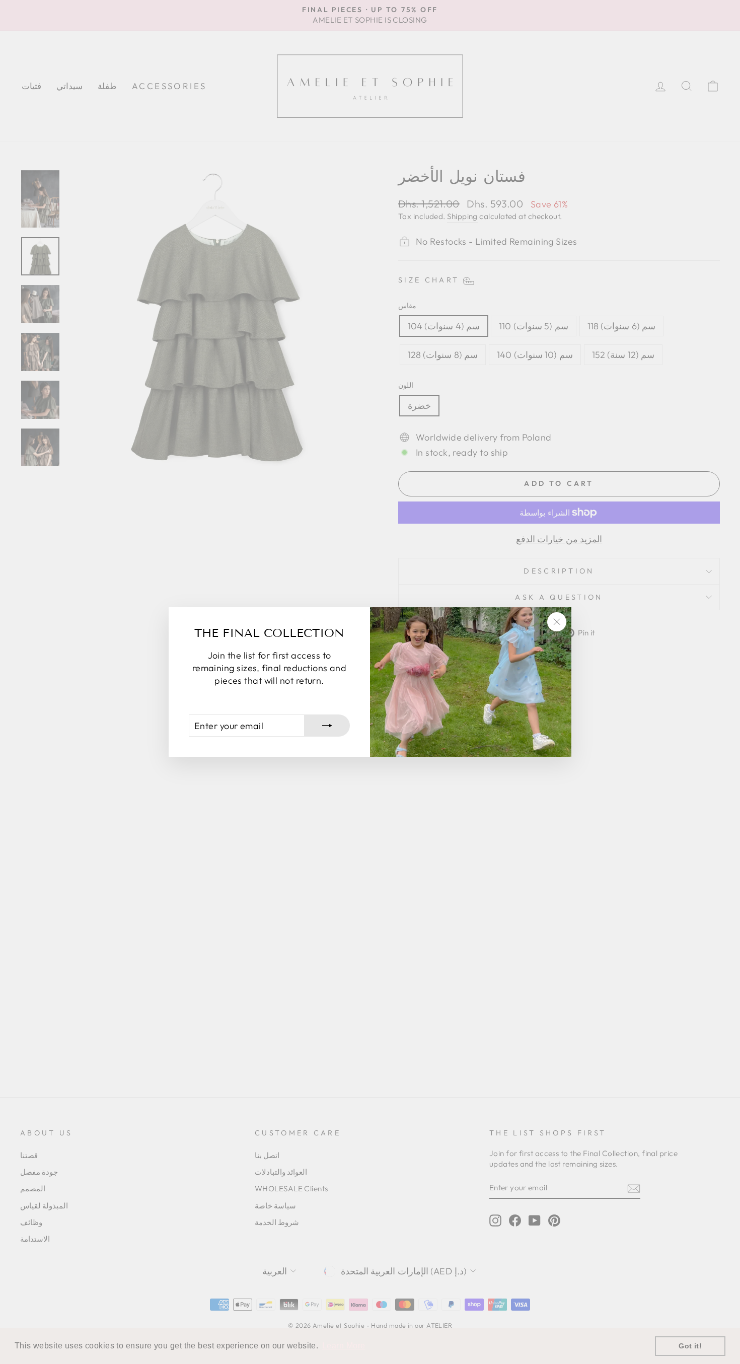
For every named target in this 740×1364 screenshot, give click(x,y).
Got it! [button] (690, 1346)
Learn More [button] (343, 1345)
